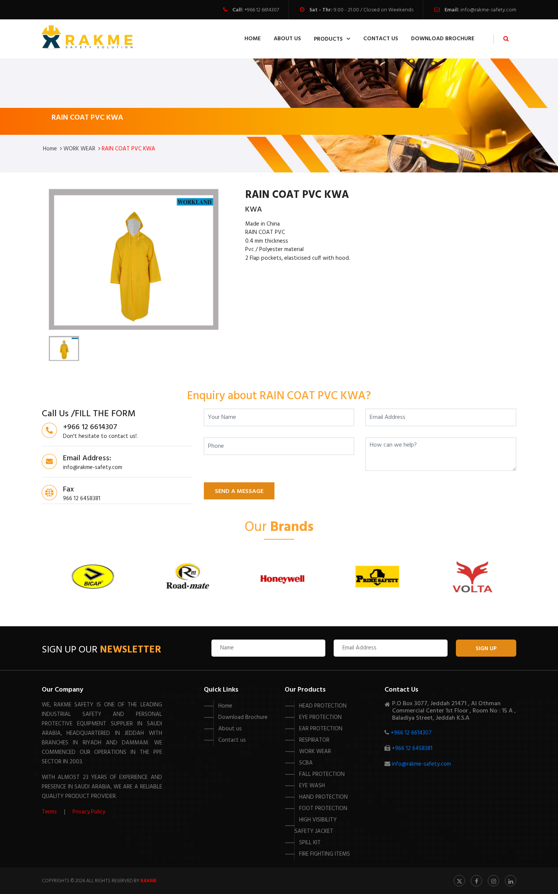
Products (328, 39)
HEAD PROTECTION (323, 706)
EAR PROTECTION (320, 728)
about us (287, 38)
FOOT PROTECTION (323, 808)
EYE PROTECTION (320, 717)
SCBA (306, 763)
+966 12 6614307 (261, 10)
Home (252, 38)
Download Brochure (442, 38)
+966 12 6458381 (412, 748)
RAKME (148, 881)
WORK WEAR (79, 148)
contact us (380, 38)
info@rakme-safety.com (488, 10)
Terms (49, 812)
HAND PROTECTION (323, 797)
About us (230, 728)
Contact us (232, 740)
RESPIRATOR (314, 740)
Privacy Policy (89, 812)
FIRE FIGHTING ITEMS (324, 854)
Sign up (486, 648)
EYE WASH (312, 785)
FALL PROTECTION (322, 774)
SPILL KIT (310, 842)
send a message (239, 491)
